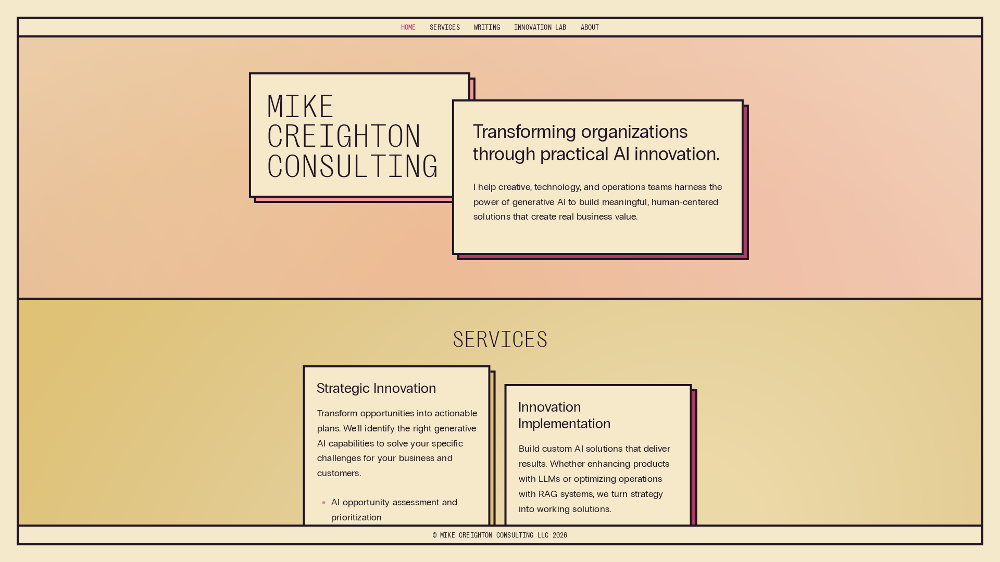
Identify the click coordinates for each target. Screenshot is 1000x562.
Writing (487, 27)
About (590, 27)
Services (444, 27)
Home (408, 27)
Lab (540, 27)
